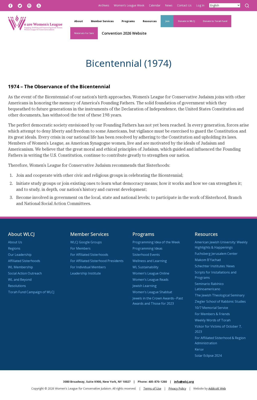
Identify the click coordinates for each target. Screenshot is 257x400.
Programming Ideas (147, 248)
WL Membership (20, 267)
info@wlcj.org (184, 382)
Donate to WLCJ (186, 21)
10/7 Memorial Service (211, 307)
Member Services (102, 21)
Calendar (154, 5)
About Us (15, 242)
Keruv (199, 349)
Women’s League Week (129, 5)
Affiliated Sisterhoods (24, 261)
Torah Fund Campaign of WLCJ (31, 292)
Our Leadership (20, 254)
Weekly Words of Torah (212, 320)
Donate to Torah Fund (215, 21)
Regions (14, 248)
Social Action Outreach (25, 273)
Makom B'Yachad (208, 260)
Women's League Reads (150, 279)
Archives (103, 5)
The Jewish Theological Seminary (220, 295)
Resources (150, 21)
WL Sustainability (145, 267)
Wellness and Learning (150, 261)
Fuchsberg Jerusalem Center (216, 253)
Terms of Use (152, 388)
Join (167, 21)
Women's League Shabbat (152, 292)
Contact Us (184, 5)
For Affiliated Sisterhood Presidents (96, 261)
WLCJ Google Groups (86, 242)
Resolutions (17, 286)
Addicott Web (217, 388)
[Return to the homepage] (35, 23)
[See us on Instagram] (29, 5)
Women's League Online (151, 273)
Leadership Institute (85, 273)
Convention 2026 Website (124, 33)
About (78, 21)
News (168, 5)
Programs (128, 21)
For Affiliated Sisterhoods (89, 254)
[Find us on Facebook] (10, 5)
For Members (80, 248)
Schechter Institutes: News (215, 266)
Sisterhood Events (146, 254)
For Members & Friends (212, 314)
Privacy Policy (177, 388)
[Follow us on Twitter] (19, 5)
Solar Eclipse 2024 (208, 355)
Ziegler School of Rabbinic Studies (220, 301)
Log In (200, 5)
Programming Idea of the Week (156, 242)
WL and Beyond (20, 279)
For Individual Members (88, 267)
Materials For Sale (84, 33)
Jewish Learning (145, 286)
